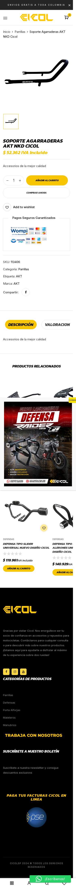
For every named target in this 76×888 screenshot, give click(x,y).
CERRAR (72, 400)
